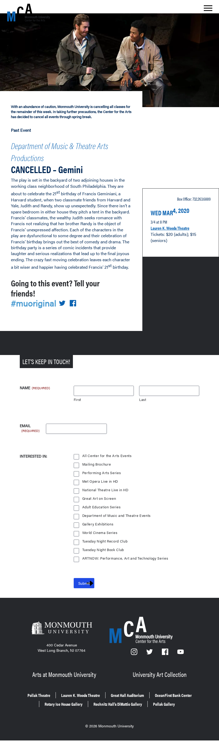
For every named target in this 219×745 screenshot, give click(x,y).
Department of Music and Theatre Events (116, 515)
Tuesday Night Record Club (105, 541)
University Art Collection (160, 674)
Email (30, 425)
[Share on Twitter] (62, 303)
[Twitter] (150, 653)
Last (142, 399)
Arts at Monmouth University (64, 674)
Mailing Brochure (96, 464)
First (77, 399)
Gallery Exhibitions (98, 524)
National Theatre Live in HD (105, 490)
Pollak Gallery (164, 704)
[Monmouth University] (62, 628)
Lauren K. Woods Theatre (170, 228)
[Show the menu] (208, 9)
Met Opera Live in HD (100, 481)
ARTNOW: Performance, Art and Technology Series (125, 558)
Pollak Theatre (39, 695)
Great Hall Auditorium (127, 695)
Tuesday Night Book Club (103, 550)
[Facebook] (165, 653)
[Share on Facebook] (73, 303)
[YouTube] (180, 653)
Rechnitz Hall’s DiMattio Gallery (117, 704)
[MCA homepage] (28, 12)
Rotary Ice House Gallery (64, 704)
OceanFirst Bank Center (173, 695)
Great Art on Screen (99, 498)
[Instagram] (134, 653)
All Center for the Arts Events (107, 456)
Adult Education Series (101, 507)
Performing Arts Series (101, 473)
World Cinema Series (100, 533)
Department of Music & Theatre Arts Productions (59, 151)
